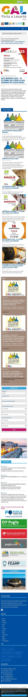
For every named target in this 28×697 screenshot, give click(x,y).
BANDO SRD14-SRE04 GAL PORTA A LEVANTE (12, 33)
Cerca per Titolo (5, 396)
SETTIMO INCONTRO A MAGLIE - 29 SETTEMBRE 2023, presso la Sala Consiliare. (13, 187)
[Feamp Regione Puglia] (14, 563)
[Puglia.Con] (14, 543)
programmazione (6, 660)
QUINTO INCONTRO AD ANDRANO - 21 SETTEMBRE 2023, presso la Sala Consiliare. (13, 212)
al (2, 412)
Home (2, 38)
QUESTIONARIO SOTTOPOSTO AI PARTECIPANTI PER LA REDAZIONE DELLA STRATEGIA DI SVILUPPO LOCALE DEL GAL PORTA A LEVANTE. (13, 265)
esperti (11, 649)
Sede (3, 624)
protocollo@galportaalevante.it (10, 679)
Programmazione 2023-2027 (12, 38)
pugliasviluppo (18, 652)
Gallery (3, 638)
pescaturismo (11, 656)
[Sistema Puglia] (14, 513)
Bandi (3, 630)
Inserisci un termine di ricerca (8, 401)
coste (18, 656)
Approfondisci (6, 312)
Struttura (4, 622)
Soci (3, 626)
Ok (14, 695)
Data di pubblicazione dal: (7, 406)
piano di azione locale (7, 652)
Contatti (4, 628)
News (3, 636)
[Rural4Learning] (14, 533)
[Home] (14, 12)
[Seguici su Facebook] (26, 2)
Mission (4, 620)
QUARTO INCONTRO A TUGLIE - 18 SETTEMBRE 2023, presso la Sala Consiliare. (12, 240)
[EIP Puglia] (14, 523)
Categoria (4, 391)
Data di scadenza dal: (6, 417)
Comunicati (4, 634)
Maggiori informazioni (9, 692)
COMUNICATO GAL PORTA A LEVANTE (10, 158)
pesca (3, 656)
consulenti (4, 649)
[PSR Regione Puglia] (14, 553)
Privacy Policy (5, 640)
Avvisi (3, 632)
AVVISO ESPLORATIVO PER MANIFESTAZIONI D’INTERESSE (12, 131)
